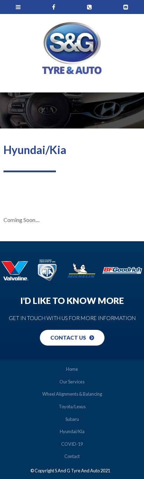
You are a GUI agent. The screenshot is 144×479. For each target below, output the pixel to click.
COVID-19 (72, 444)
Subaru (72, 419)
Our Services (72, 381)
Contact (72, 456)
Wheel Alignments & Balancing (72, 394)
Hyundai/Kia (72, 431)
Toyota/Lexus (72, 406)
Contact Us (68, 337)
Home (72, 369)
